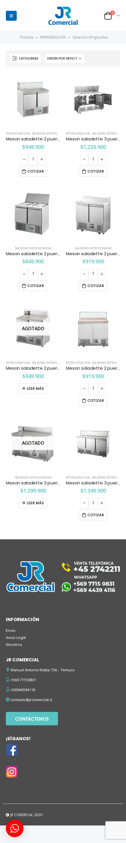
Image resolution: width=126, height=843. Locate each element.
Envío (11, 630)
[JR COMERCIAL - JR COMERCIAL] (63, 16)
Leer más (35, 388)
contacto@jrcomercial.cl (31, 699)
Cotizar (35, 171)
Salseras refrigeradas (50, 133)
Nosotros (14, 644)
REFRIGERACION (53, 37)
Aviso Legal (16, 637)
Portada (26, 37)
